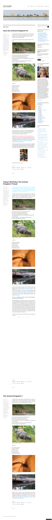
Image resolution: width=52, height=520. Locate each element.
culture (47, 137)
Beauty (39, 108)
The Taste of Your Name (41, 117)
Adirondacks (39, 128)
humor (8, 43)
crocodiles (4, 40)
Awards (39, 107)
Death (39, 111)
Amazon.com (21, 162)
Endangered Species (29, 137)
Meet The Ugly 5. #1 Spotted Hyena (42, 39)
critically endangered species (42, 137)
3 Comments (5, 205)
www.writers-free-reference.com (21, 140)
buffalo (4, 39)
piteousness (4, 199)
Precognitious (45, 144)
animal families (5, 190)
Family (6, 188)
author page (20, 314)
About (35, 6)
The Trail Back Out (40, 118)
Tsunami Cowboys (42, 151)
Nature (39, 115)
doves (4, 41)
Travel (4, 36)
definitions (7, 40)
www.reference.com (6, 52)
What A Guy (43, 152)
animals (44, 130)
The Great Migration (41, 38)
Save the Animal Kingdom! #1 (15, 31)
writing (44, 154)
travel (38, 151)
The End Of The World (40, 148)
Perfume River (5, 198)
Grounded (39, 113)
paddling (7, 197)
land (3, 45)
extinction (6, 194)
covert (8, 39)
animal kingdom (40, 130)
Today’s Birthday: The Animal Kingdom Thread (15, 183)
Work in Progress (40, 154)
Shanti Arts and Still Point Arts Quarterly (43, 40)
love (42, 141)
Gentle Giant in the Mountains (42, 32)
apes (6, 38)
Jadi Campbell (7, 6)
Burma (47, 134)
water (4, 51)
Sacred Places (44, 145)
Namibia (39, 144)
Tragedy (39, 119)
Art (38, 106)
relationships (39, 145)
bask (8, 38)
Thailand (7, 49)
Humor (8, 188)
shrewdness (4, 49)
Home (29, 6)
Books (32, 6)
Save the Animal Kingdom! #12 (42, 33)
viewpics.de (29, 139)
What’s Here (47, 6)
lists (6, 408)
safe (7, 199)
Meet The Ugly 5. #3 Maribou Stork (42, 34)
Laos (40, 141)
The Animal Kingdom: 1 (13, 396)
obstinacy (4, 197)
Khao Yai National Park (6, 44)
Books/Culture (44, 131)
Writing (6, 36)
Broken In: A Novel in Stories (41, 134)
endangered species (40, 138)
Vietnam (4, 50)
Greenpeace (5, 43)
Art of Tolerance (40, 131)
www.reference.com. (20, 141)
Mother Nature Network (28, 292)
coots (6, 39)
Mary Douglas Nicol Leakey (41, 41)
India (38, 141)
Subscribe (39, 59)
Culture (4, 188)
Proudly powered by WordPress (12, 516)
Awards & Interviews (40, 6)
